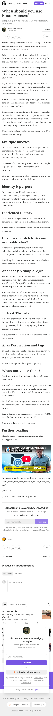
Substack (14, 711)
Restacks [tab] (18, 573)
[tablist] (12, 573)
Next (45, 556)
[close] (46, 628)
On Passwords (9, 611)
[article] (26, 617)
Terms (32, 698)
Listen (47, 30)
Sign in (48, 3)
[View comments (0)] (13, 36)
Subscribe (39, 3)
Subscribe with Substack (28, 672)
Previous (9, 556)
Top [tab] (4, 604)
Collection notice (43, 698)
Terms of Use (38, 678)
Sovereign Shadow (15, 28)
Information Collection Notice (31, 680)
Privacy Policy (26, 683)
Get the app (39, 704)
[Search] (48, 604)
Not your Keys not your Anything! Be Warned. (17, 615)
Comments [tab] (7, 573)
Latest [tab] (11, 604)
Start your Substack (20, 704)
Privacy (25, 698)
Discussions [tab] (21, 604)
